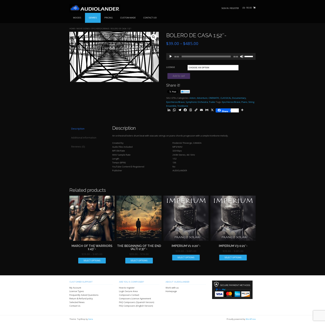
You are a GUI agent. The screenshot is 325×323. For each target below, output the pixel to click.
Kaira (90, 319)
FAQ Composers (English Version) (136, 305)
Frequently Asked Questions (84, 294)
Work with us (172, 287)
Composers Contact (129, 294)
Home (72, 28)
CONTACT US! (150, 17)
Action (192, 97)
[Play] (170, 56)
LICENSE (170, 67)
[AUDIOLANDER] (94, 8)
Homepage (171, 291)
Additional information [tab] (83, 137)
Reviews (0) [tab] (78, 146)
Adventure (202, 97)
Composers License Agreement (135, 298)
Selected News (77, 302)
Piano (244, 101)
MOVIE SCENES (83, 28)
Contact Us (74, 305)
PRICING (108, 17)
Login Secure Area (128, 291)
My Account (75, 287)
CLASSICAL (225, 97)
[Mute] (241, 56)
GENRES (93, 17)
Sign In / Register (230, 8)
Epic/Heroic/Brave (100, 28)
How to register (127, 287)
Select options (92, 260)
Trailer (212, 101)
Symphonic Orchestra (197, 101)
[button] (153, 37)
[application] (211, 56)
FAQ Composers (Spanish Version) (136, 302)
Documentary (239, 97)
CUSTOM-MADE (128, 17)
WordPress (251, 319)
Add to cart (179, 76)
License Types (76, 291)
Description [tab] (77, 128)
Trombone (182, 105)
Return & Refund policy (81, 298)
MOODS (77, 17)
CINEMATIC (214, 97)
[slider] (249, 56)
